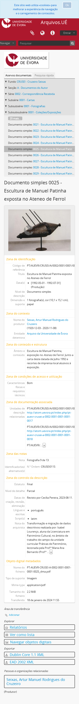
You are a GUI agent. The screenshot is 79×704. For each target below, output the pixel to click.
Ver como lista (21, 634)
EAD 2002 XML (21, 662)
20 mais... (15, 118)
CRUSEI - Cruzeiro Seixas (31, 81)
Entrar (67, 33)
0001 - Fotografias (34, 106)
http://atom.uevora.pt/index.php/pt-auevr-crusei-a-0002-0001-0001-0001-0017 (49, 417)
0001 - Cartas (27, 100)
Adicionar (14, 615)
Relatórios (18, 627)
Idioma (42, 33)
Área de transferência (32, 33)
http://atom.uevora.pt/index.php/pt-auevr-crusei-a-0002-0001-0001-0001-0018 (49, 435)
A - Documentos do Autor (32, 88)
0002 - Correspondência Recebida (35, 94)
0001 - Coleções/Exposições (44, 112)
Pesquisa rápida (44, 75)
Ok (67, 5)
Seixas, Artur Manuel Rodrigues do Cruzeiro (35, 681)
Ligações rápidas (52, 33)
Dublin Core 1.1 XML (26, 654)
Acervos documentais (18, 75)
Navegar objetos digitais (30, 641)
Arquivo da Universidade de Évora (47, 333)
